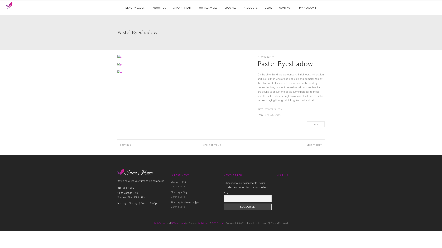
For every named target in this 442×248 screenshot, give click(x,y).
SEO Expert (218, 223)
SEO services (178, 223)
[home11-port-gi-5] (119, 72)
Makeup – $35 (178, 182)
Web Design (160, 223)
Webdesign (203, 223)
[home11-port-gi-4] (119, 64)
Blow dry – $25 (179, 192)
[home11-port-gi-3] (119, 57)
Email (227, 193)
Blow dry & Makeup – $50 (185, 202)
